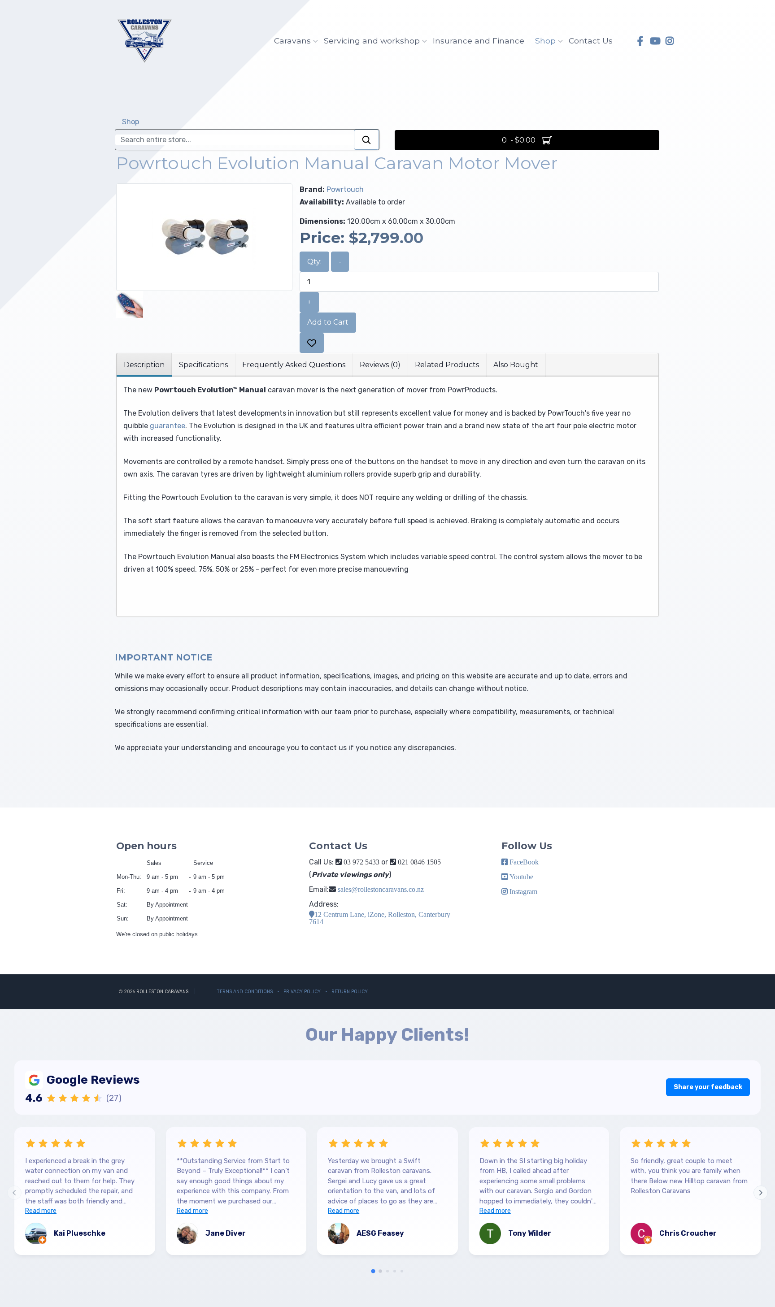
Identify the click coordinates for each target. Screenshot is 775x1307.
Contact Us (591, 40)
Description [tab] (144, 364)
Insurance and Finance (478, 40)
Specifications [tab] (203, 364)
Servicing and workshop (372, 40)
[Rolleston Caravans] (144, 40)
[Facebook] (640, 41)
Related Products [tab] (447, 364)
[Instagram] (669, 41)
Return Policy (349, 991)
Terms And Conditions (245, 991)
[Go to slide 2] (380, 1271)
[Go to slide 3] (387, 1271)
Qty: (314, 261)
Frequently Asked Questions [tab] (293, 364)
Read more (41, 1211)
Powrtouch (345, 189)
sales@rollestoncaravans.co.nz (381, 889)
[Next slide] (760, 1192)
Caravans (292, 40)
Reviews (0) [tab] (380, 364)
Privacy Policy (302, 991)
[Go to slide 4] (394, 1271)
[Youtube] (655, 41)
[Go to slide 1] (373, 1271)
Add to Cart (327, 322)
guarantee (167, 425)
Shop (545, 40)
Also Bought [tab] (515, 364)
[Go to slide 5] (402, 1271)
